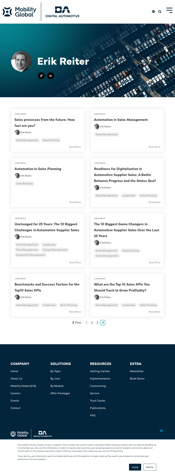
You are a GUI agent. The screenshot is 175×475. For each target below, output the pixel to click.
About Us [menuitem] (16, 378)
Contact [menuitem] (16, 408)
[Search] (159, 12)
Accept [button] (135, 467)
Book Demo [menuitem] (137, 378)
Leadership (128, 195)
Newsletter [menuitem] (137, 371)
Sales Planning (51, 140)
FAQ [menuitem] (92, 415)
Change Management (55, 250)
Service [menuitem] (94, 393)
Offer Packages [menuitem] (60, 393)
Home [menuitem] (14, 371)
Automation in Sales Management (121, 119)
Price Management (27, 250)
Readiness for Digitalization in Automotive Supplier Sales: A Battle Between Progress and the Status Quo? (125, 174)
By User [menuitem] (55, 378)
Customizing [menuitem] (98, 386)
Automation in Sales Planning (38, 168)
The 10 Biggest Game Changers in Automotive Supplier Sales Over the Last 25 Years (126, 229)
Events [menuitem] (15, 400)
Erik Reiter (25, 132)
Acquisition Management (30, 255)
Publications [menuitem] (98, 408)
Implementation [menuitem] (100, 378)
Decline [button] (149, 467)
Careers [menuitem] (16, 393)
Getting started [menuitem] (100, 371)
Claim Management (107, 256)
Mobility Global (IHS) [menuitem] (23, 386)
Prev (78, 322)
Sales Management (27, 140)
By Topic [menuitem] (55, 371)
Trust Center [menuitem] (97, 400)
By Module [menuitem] (57, 386)
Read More (75, 147)
